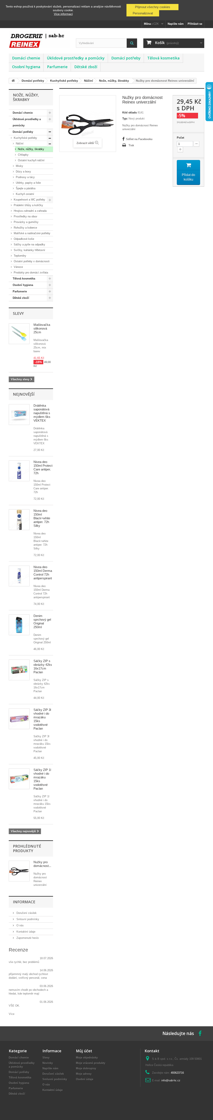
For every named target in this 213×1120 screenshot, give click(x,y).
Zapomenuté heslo (27, 937)
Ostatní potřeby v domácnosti (31, 261)
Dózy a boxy (23, 171)
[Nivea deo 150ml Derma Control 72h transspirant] (19, 576)
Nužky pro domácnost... (42, 864)
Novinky (47, 1063)
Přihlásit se (195, 23)
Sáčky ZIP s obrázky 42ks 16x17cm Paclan (42, 666)
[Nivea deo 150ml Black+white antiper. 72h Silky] (19, 519)
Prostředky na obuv (25, 216)
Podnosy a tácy (25, 177)
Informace (24, 901)
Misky (19, 165)
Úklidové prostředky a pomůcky (76, 57)
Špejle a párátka (25, 188)
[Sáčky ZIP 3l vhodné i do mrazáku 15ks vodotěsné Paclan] (19, 718)
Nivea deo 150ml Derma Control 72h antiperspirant (42, 572)
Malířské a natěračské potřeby (31, 233)
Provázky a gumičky (25, 222)
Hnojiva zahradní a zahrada (30, 210)
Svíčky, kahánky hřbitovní (29, 250)
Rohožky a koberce (25, 227)
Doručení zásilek (26, 912)
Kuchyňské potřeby (25, 137)
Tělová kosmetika (163, 57)
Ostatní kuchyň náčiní (31, 160)
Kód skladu (129, 112)
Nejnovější (24, 394)
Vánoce (18, 266)
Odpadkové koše (23, 238)
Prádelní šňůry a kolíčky (28, 205)
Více (11, 1013)
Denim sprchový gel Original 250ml (42, 621)
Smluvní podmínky (27, 919)
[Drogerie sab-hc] (39, 39)
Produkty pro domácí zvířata (30, 272)
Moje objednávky (87, 1057)
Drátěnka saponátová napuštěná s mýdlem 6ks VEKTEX (41, 413)
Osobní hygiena (26, 66)
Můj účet (84, 1050)
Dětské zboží (85, 66)
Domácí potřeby (126, 57)
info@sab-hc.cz (170, 1080)
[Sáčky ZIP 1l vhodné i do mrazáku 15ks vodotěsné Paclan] (19, 778)
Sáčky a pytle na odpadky (29, 244)
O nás (20, 925)
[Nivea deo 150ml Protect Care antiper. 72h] (19, 470)
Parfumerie (57, 66)
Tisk (131, 145)
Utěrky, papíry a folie (28, 182)
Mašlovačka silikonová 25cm (41, 328)
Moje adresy (84, 1073)
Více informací (63, 14)
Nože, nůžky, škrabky (30, 149)
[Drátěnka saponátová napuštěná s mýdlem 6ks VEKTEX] (19, 414)
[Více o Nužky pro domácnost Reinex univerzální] (19, 871)
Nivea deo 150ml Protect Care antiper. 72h (42, 467)
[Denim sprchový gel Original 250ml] (19, 624)
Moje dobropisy (86, 1068)
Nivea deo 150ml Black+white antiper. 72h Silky (41, 518)
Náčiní (19, 143)
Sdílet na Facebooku (139, 139)
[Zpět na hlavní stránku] (13, 81)
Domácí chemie (26, 57)
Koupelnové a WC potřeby (29, 199)
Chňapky (22, 154)
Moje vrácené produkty (90, 1063)
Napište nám (176, 23)
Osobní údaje (84, 1079)
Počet (180, 137)
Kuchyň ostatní (24, 194)
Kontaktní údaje (25, 931)
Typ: (125, 118)
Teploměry (19, 255)
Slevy (18, 313)
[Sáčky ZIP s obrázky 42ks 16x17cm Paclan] (19, 670)
